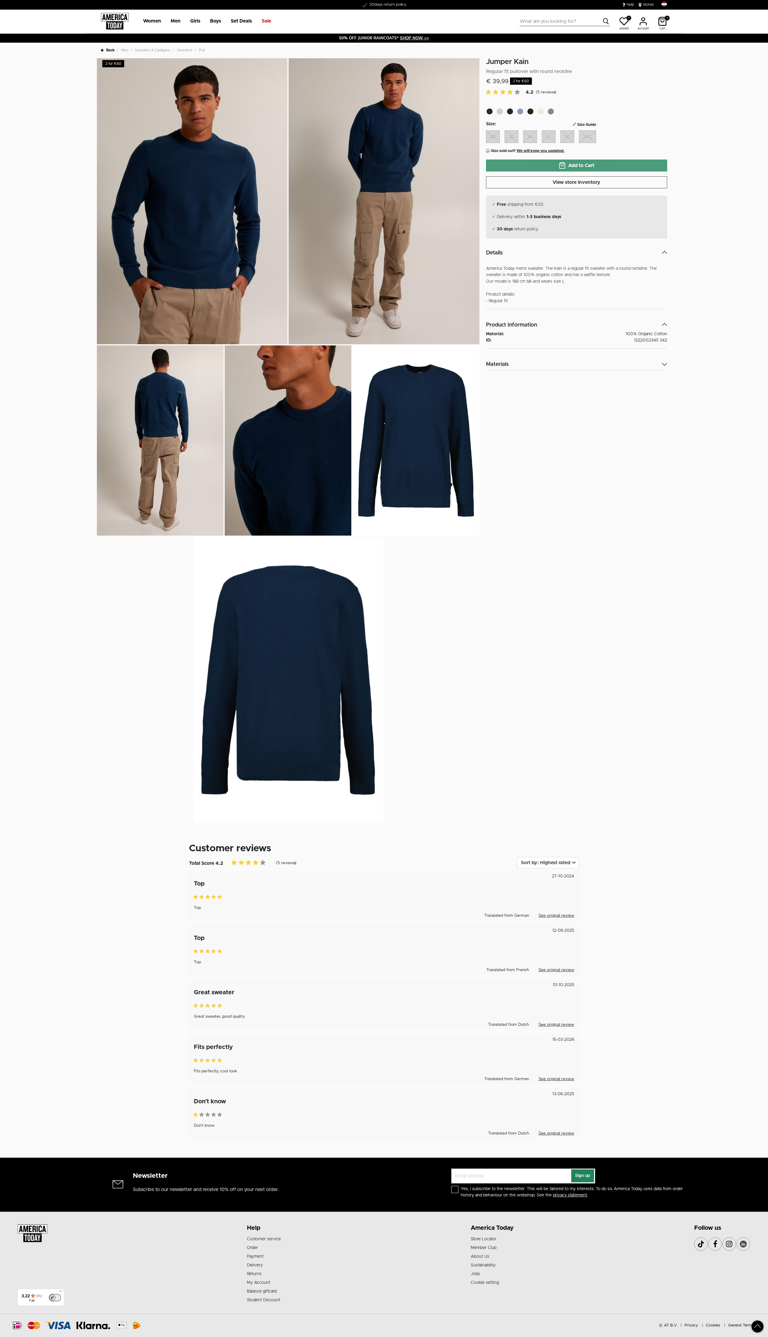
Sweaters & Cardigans (152, 50)
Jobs (475, 1274)
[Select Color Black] (489, 111)
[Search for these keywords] (606, 21)
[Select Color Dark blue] (510, 111)
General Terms (741, 1325)
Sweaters (184, 50)
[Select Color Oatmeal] (540, 111)
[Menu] (60, 1292)
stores (648, 5)
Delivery (255, 1265)
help (630, 5)
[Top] (758, 1326)
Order (252, 1248)
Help (253, 1228)
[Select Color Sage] (550, 111)
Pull (202, 50)
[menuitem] (150, 21)
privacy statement (570, 1195)
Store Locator (483, 1239)
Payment (255, 1256)
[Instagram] (729, 1244)
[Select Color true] (520, 111)
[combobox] (565, 21)
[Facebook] (715, 1244)
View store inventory (576, 182)
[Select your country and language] (664, 4)
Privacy (691, 1325)
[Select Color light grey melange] (499, 111)
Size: (491, 124)
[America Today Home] (115, 21)
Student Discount (263, 1300)
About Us (480, 1256)
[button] (152, 21)
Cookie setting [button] (485, 1283)
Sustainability (483, 1265)
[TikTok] (701, 1244)
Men (124, 50)
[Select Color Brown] (530, 111)
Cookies (713, 1325)
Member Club (483, 1248)
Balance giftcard (262, 1291)
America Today (492, 1228)
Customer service (264, 1239)
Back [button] (110, 50)
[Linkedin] (743, 1244)
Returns (254, 1274)
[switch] (55, 1297)
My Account (258, 1283)
